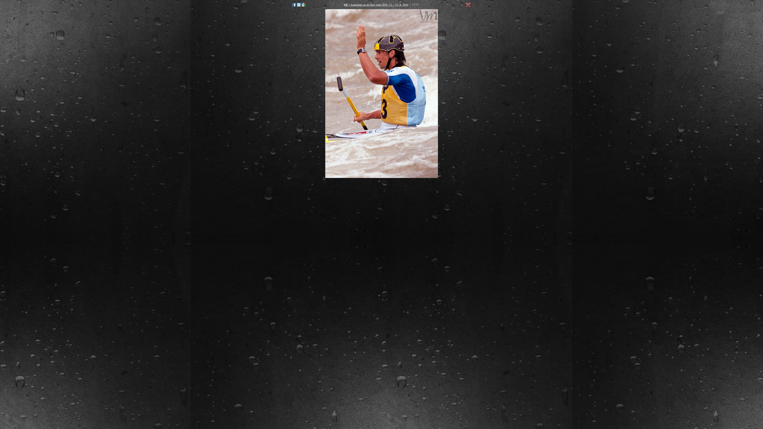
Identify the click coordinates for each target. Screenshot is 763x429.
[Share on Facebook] (294, 5)
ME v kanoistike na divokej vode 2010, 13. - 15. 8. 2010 (376, 5)
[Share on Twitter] (299, 5)
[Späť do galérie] (468, 5)
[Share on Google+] (304, 5)
